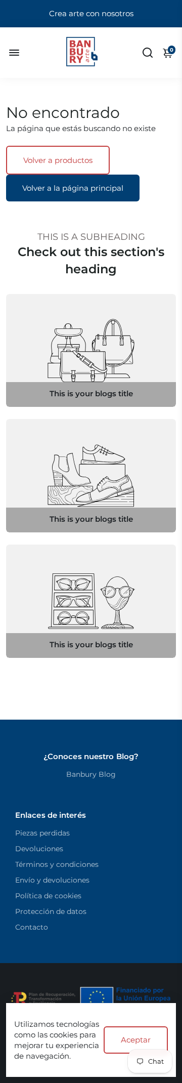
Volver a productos (58, 160)
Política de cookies (48, 896)
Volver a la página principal (72, 188)
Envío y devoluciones (52, 880)
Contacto (31, 927)
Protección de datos (50, 911)
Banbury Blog (91, 774)
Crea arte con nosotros (91, 13)
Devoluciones (39, 849)
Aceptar (136, 1040)
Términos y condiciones (57, 864)
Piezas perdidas (42, 833)
